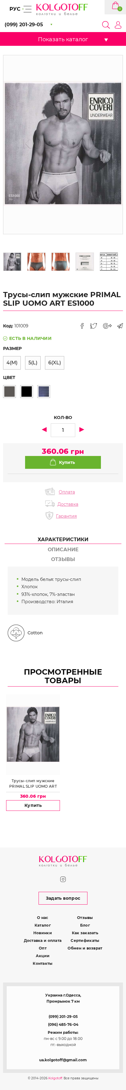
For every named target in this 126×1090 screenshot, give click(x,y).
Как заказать (85, 933)
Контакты (42, 963)
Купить (33, 805)
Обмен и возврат (85, 948)
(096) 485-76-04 (63, 1024)
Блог (85, 925)
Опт (42, 948)
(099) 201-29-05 (63, 1016)
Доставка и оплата (43, 940)
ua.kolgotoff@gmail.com (63, 1060)
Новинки (42, 933)
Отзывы (85, 917)
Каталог (43, 925)
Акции (43, 955)
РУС (14, 9)
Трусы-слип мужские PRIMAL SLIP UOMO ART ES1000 (33, 783)
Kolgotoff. (55, 1078)
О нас (42, 917)
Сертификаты (85, 940)
